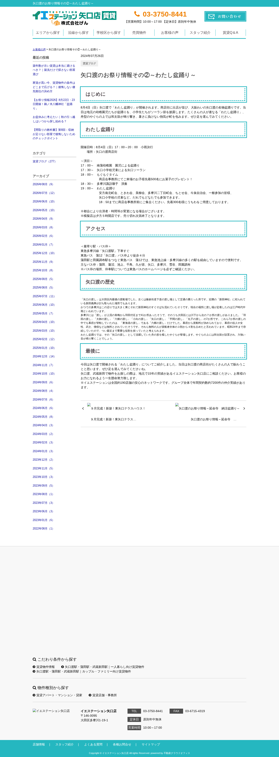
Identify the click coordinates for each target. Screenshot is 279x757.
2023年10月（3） (44, 477)
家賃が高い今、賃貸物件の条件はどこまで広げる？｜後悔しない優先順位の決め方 (54, 87)
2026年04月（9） (44, 218)
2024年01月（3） (44, 451)
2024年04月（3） (44, 425)
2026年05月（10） (44, 210)
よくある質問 (93, 744)
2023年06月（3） (44, 511)
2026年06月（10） (44, 201)
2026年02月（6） (44, 236)
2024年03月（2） (44, 434)
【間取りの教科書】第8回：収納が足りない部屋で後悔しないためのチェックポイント (54, 134)
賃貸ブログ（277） (45, 161)
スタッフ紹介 (200, 32)
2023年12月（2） (44, 459)
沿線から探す (78, 32)
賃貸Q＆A (230, 32)
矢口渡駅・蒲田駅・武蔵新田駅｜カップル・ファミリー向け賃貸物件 (83, 671)
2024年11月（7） (44, 365)
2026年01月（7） (44, 244)
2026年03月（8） (44, 227)
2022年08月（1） (44, 528)
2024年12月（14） (44, 356)
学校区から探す (109, 32)
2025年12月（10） (44, 253)
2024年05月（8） (44, 416)
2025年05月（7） (44, 313)
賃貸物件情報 (45, 667)
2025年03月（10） (44, 330)
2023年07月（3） (44, 502)
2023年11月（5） (44, 468)
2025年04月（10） (44, 322)
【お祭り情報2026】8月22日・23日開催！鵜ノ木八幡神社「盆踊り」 (54, 104)
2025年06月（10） (44, 304)
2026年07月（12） (44, 193)
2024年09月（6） (44, 382)
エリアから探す (48, 32)
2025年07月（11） (44, 296)
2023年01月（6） (44, 520)
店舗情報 (39, 744)
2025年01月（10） (44, 348)
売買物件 (139, 32)
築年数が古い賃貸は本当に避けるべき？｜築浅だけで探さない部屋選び (54, 70)
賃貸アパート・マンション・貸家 (59, 695)
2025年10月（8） (44, 270)
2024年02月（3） (44, 442)
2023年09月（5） (44, 485)
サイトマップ (151, 744)
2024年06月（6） (44, 408)
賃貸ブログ (89, 63)
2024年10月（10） (44, 373)
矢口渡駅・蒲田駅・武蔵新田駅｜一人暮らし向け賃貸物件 (104, 667)
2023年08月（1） (44, 494)
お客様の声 (170, 32)
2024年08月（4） (44, 390)
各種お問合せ (122, 744)
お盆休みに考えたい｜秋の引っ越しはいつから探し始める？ (54, 119)
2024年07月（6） (44, 399)
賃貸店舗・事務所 (104, 695)
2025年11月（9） (44, 261)
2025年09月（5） (44, 279)
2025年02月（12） (44, 339)
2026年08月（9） (44, 184)
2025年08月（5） (44, 287)
